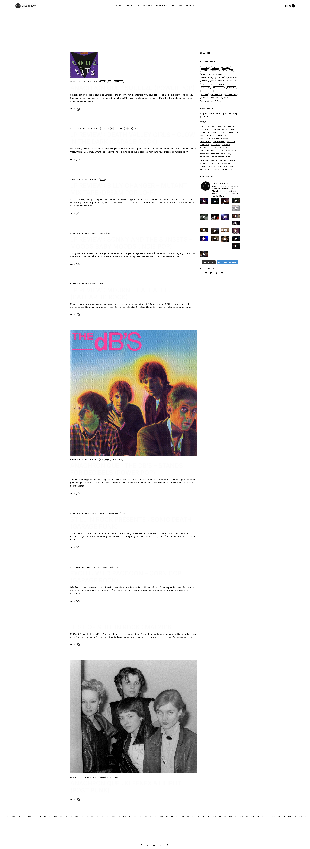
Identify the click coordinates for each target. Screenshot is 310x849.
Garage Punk (105, 513)
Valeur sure (205, 169)
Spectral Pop (220, 166)
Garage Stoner (207, 138)
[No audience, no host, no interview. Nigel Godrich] (236, 200)
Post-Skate (218, 87)
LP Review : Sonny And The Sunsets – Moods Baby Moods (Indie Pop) (131, 243)
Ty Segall (232, 166)
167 (236, 817)
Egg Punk (215, 71)
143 (108, 817)
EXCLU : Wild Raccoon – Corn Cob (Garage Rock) (126, 577)
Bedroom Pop (220, 126)
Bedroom (205, 67)
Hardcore (219, 77)
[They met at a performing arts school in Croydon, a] (215, 238)
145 (119, 817)
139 (87, 817)
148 (135, 817)
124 (8, 817)
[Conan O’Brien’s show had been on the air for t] (236, 231)
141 (98, 817)
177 (289, 817)
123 (3, 817)
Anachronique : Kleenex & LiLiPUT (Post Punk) (125, 787)
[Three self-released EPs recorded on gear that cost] (225, 217)
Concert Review (229, 129)
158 (188, 817)
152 (156, 817)
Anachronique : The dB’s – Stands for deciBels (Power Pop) (126, 469)
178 (295, 817)
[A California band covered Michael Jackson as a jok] (225, 201)
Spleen (219, 98)
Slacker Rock (207, 98)
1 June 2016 (75, 567)
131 (45, 817)
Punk (123, 513)
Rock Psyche (229, 160)
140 (92, 817)
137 (76, 817)
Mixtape (204, 81)
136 (71, 817)
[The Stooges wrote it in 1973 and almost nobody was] (236, 208)
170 (252, 817)
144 (113, 817)
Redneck (225, 91)
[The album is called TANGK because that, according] (236, 238)
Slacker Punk (231, 94)
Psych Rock (206, 91)
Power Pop (118, 82)
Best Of (231, 126)
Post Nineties (230, 151)
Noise (232, 81)
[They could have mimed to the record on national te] (204, 254)
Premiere (215, 154)
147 (129, 817)
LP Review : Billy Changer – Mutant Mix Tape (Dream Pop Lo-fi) (128, 189)
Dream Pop (204, 132)
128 (29, 817)
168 (241, 817)
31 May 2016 (75, 621)
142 (103, 817)
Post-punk (204, 151)
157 (182, 817)
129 (34, 817)
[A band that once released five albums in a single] (236, 223)
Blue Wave (204, 129)
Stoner (228, 98)
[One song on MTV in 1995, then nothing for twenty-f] (215, 231)
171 (257, 817)
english (214, 132)
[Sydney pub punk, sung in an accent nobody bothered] (236, 216)
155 (172, 817)
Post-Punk (112, 777)
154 (166, 817)
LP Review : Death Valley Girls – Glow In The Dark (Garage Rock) (132, 138)
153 (161, 817)
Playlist (204, 84)
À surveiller (224, 169)
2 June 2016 (75, 513)
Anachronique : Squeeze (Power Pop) (132, 87)
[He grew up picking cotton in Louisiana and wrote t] (215, 217)
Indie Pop (231, 141)
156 (177, 817)
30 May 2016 (75, 777)
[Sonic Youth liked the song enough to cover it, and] (215, 201)
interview (231, 77)
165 (225, 817)
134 (60, 817)
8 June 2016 (75, 233)
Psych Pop (225, 154)
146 (124, 817)
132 (50, 817)
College (215, 67)
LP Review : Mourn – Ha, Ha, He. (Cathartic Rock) (120, 293)
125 (13, 817)
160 (198, 817)
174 (273, 817)
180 (305, 817)
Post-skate (216, 151)
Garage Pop (105, 128)
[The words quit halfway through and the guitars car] (204, 201)
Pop (109, 82)
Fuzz (231, 71)
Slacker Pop (216, 94)
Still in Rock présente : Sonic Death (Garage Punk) (131, 523)
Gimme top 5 (205, 141)
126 (18, 817)
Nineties (223, 81)
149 (140, 817)
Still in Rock (90, 81)
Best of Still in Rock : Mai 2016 (121, 627)
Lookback (226, 144)
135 (66, 817)
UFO (219, 101)
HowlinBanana (219, 141)
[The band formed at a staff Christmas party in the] (204, 238)
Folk (224, 71)
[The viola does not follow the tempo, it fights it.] (204, 217)
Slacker (204, 94)
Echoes (204, 71)
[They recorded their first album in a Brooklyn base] (225, 230)
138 (82, 817)
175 (278, 817)
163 (214, 817)
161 (204, 817)
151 (151, 817)
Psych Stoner (218, 157)
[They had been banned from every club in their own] (236, 246)
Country (226, 67)
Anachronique (206, 126)
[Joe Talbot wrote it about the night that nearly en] (204, 230)
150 (146, 817)
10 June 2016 (75, 128)
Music (102, 82)
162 (209, 817)
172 (262, 817)
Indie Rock (204, 144)
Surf (213, 101)
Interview (215, 144)
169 (246, 817)
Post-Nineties (224, 84)
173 (268, 817)
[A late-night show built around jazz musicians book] (225, 239)
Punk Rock (204, 160)
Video (215, 169)
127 (24, 817)
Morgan (203, 148)
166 (230, 817)
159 (193, 817)
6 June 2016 (75, 459)
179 (300, 817)
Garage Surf (221, 138)
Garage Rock (119, 128)
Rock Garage (216, 160)
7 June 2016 (75, 284)
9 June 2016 (75, 179)
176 (284, 817)
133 (55, 817)
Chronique (215, 129)
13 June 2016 (75, 81)
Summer (204, 101)
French (223, 132)
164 (219, 817)
